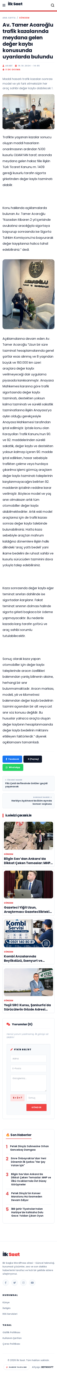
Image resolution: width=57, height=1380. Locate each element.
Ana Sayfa (9, 18)
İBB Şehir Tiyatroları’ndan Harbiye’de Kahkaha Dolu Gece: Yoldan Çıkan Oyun (27, 1212)
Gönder (36, 1107)
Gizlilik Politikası (11, 1332)
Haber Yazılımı (18, 1367)
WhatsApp (14, 767)
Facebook (13, 759)
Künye (6, 1302)
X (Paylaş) (33, 759)
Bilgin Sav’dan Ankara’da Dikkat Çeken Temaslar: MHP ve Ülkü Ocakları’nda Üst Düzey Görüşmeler (31, 1179)
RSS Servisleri (10, 1313)
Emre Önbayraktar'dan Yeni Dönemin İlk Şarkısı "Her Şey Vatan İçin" (28, 1162)
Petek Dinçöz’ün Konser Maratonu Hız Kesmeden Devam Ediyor (26, 1197)
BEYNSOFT (47, 1367)
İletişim (6, 1308)
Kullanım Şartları (12, 1338)
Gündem (24, 18)
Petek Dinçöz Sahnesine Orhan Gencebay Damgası (29, 1148)
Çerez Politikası (11, 1343)
